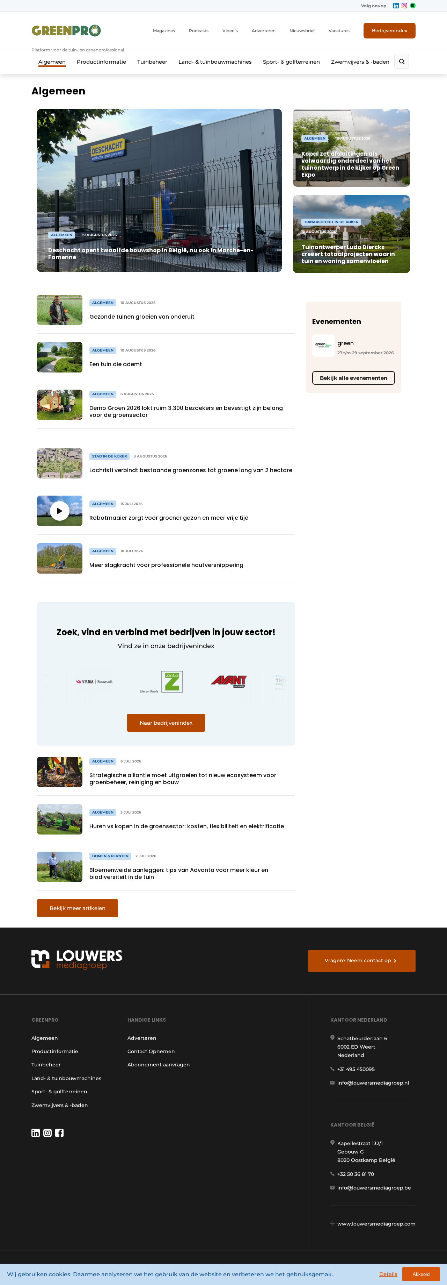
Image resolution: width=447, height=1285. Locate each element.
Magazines (164, 30)
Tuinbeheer (152, 61)
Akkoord (421, 1274)
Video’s (230, 30)
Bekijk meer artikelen (77, 908)
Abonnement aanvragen (158, 1065)
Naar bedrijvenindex (166, 722)
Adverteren (264, 30)
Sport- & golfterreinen (291, 61)
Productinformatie (101, 61)
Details (388, 1274)
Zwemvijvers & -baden (360, 61)
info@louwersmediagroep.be (374, 1188)
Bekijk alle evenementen (353, 378)
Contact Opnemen (151, 1051)
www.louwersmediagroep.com (376, 1224)
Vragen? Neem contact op (358, 960)
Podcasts (198, 30)
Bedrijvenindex (389, 30)
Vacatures (339, 30)
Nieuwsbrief (302, 30)
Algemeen (52, 61)
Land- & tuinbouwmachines (215, 61)
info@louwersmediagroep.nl (373, 1083)
